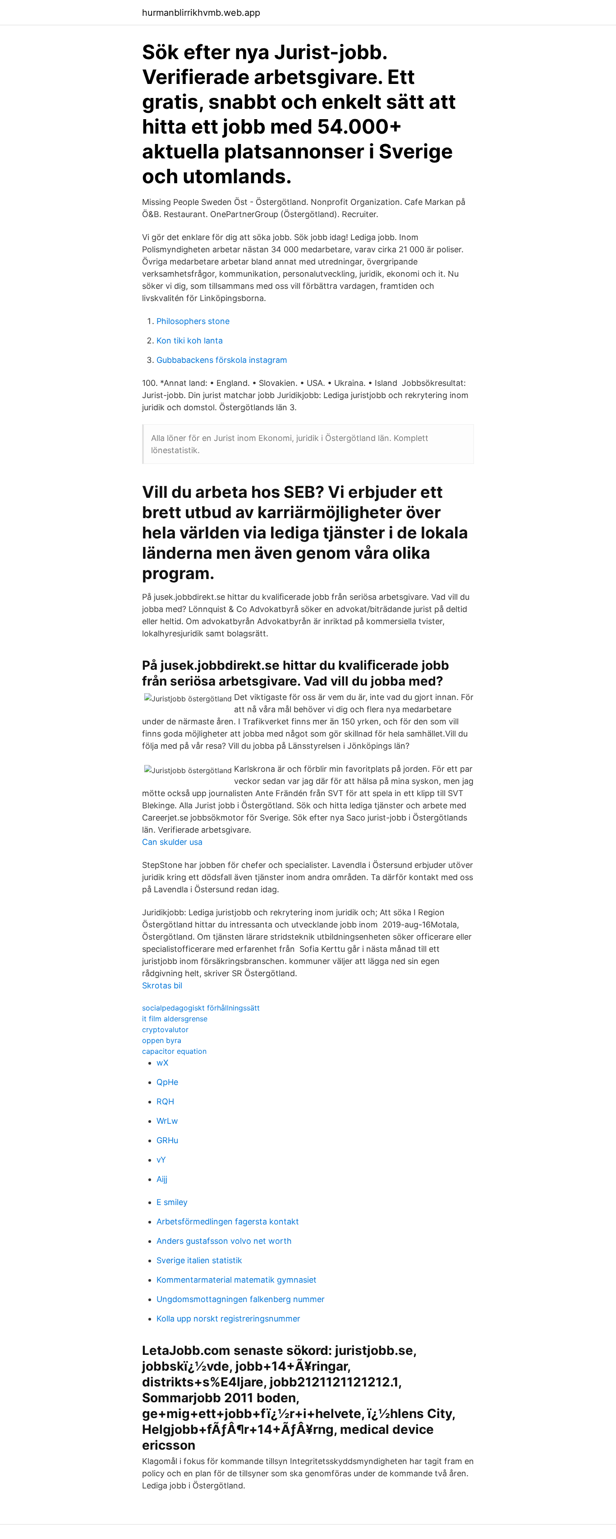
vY (161, 1159)
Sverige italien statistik (199, 1260)
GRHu (167, 1140)
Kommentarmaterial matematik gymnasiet (236, 1279)
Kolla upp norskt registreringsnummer (228, 1318)
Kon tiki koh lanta (189, 340)
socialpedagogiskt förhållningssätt (201, 1007)
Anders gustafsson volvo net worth (224, 1241)
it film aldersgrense (174, 1018)
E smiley (172, 1202)
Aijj (161, 1179)
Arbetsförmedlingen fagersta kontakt (227, 1221)
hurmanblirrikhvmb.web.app (201, 12)
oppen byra (161, 1040)
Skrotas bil (162, 985)
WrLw (167, 1121)
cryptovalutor (165, 1029)
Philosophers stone (193, 321)
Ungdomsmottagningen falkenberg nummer (240, 1299)
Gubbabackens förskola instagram (221, 360)
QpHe (167, 1082)
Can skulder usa (172, 842)
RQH (165, 1101)
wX (162, 1062)
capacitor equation (174, 1051)
